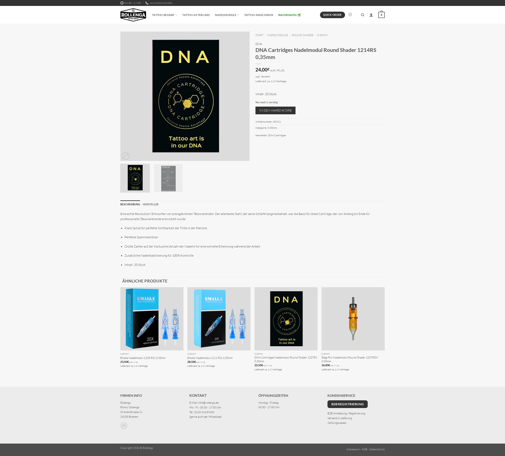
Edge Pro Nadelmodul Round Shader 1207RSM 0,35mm (350, 359)
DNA (258, 44)
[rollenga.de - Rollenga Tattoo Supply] (133, 15)
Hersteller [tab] (151, 204)
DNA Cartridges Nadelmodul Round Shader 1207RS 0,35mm (285, 359)
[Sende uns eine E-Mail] (124, 425)
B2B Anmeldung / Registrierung (346, 413)
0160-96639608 (204, 412)
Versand (265, 76)
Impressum (353, 449)
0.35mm (322, 35)
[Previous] (127, 96)
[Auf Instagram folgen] (350, 15)
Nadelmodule (225, 15)
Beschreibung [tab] (130, 204)
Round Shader (302, 35)
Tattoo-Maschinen (258, 15)
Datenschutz (377, 449)
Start (259, 35)
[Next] (242, 96)
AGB (364, 449)
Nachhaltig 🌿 (289, 15)
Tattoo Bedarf (163, 15)
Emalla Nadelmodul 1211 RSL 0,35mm (210, 357)
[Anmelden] (371, 14)
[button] (362, 15)
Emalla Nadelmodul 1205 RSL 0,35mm (143, 357)
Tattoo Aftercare (196, 15)
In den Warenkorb (275, 110)
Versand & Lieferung (339, 418)
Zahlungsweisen (337, 422)
